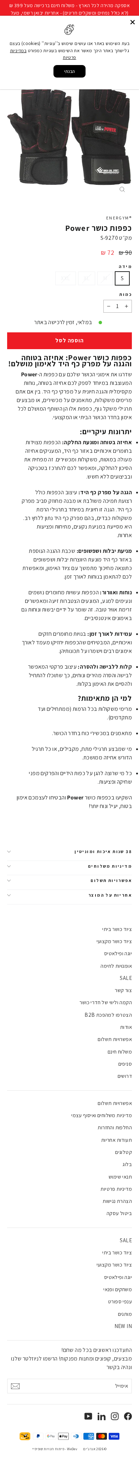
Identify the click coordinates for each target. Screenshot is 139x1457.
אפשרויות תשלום (111, 880)
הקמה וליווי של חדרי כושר (105, 1002)
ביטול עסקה (119, 1213)
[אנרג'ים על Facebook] (128, 1416)
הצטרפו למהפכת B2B (108, 1014)
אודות (126, 1027)
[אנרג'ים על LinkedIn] (101, 1416)
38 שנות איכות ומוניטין (103, 851)
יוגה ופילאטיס (118, 953)
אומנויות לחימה (116, 965)
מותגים (125, 1313)
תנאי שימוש (120, 1176)
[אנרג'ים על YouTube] (88, 1416)
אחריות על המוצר (110, 895)
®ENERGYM (119, 217)
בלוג (127, 1164)
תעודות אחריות (116, 1139)
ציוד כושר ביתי (117, 929)
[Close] (132, 22)
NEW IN (123, 1326)
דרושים (125, 1075)
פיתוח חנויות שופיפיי (48, 1449)
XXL (65, 278)
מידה (125, 266)
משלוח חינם (120, 1051)
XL (87, 278)
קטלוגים (123, 1152)
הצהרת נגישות (117, 1201)
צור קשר (123, 990)
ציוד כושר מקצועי (114, 941)
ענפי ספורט (120, 1301)
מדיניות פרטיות (116, 1188)
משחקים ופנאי (117, 1289)
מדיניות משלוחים (110, 866)
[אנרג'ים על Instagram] (115, 1416)
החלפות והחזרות (115, 1127)
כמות (125, 294)
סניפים (125, 1063)
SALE (126, 978)
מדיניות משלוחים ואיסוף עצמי (101, 1115)
